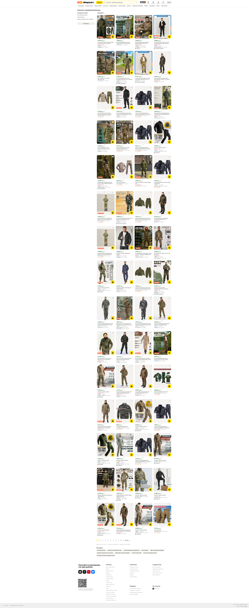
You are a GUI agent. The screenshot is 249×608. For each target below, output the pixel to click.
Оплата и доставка (134, 569)
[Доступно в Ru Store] (93, 573)
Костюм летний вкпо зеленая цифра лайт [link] (143, 183)
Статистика (5, 605)
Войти (169, 2)
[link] (101, 550)
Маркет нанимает (156, 574)
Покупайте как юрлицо (134, 570)
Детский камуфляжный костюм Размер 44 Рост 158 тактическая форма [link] (123, 43)
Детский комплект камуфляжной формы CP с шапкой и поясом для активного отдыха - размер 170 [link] (105, 254)
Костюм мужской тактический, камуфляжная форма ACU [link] (122, 148)
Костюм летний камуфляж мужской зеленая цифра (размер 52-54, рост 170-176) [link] (105, 324)
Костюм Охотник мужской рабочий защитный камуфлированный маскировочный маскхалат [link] (161, 324)
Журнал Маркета (133, 576)
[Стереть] (136, 2)
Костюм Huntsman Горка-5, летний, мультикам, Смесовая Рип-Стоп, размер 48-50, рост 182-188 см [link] (142, 79)
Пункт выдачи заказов (157, 572)
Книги (107, 588)
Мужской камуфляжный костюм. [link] (161, 391)
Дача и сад (108, 586)
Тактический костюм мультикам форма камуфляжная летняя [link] (142, 43)
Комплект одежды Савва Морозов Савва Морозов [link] (123, 288)
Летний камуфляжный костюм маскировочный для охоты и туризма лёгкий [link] (124, 79)
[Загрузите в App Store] (80, 573)
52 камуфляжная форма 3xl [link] (122, 426)
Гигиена (107, 572)
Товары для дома (109, 578)
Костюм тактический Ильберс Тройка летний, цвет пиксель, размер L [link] (105, 43)
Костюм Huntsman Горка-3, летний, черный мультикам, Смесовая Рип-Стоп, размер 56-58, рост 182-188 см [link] (161, 43)
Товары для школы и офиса (111, 590)
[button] (101, 13)
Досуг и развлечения (110, 567)
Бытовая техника (109, 570)
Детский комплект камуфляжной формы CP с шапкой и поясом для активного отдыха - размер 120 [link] (105, 219)
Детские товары (109, 598)
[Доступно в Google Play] (84, 573)
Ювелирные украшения (111, 600)
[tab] (81, 6)
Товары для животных (110, 594)
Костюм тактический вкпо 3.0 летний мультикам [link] (162, 254)
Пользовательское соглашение (16, 605)
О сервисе (132, 572)
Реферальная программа (158, 569)
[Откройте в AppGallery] (89, 573)
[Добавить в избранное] (113, 17)
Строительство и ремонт (111, 596)
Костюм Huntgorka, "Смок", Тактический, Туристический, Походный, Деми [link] (104, 148)
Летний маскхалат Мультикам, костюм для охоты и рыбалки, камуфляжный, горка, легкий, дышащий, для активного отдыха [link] (143, 254)
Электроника (108, 574)
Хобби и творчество (110, 584)
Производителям (156, 570)
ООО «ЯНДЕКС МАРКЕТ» (242, 604)
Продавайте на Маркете (135, 590)
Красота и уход (109, 582)
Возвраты (132, 574)
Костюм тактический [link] (120, 182)
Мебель (107, 569)
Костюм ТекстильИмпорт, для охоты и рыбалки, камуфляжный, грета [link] (124, 219)
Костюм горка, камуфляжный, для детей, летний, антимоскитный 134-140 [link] (105, 183)
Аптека (107, 580)
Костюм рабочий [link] (157, 530)
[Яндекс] (245, 606)
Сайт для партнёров (134, 594)
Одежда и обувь (109, 576)
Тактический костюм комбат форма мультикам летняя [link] (123, 496)
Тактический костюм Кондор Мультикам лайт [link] (104, 79)
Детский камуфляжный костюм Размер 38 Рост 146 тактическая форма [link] (161, 359)
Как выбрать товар (134, 567)
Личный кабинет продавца (135, 588)
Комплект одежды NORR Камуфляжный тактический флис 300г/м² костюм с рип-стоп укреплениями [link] (161, 288)
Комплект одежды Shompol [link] (160, 147)
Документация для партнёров (136, 592)
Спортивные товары (110, 592)
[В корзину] (113, 37)
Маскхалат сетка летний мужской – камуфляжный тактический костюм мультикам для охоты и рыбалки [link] (123, 324)
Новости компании (156, 567)
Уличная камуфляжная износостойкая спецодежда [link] (162, 183)
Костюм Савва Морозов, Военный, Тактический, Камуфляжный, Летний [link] (124, 114)
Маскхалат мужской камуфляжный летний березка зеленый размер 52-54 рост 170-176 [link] (162, 114)
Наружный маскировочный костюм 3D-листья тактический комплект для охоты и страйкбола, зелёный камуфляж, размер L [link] (143, 219)
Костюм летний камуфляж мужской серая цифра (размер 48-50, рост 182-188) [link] (143, 324)
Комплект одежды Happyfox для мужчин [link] (123, 254)
